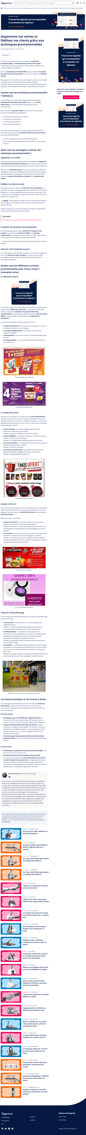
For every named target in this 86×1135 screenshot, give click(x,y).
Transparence (5, 1120)
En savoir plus (6, 822)
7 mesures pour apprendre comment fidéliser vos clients (22, 220)
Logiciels (32, 1120)
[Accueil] (1, 8)
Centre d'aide (62, 1120)
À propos (32, 1117)
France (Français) (69, 1129)
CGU (2, 1124)
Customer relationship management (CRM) (28, 8)
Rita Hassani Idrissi (8, 49)
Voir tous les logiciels (71, 97)
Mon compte (62, 1116)
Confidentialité (5, 1117)
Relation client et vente (9, 8)
